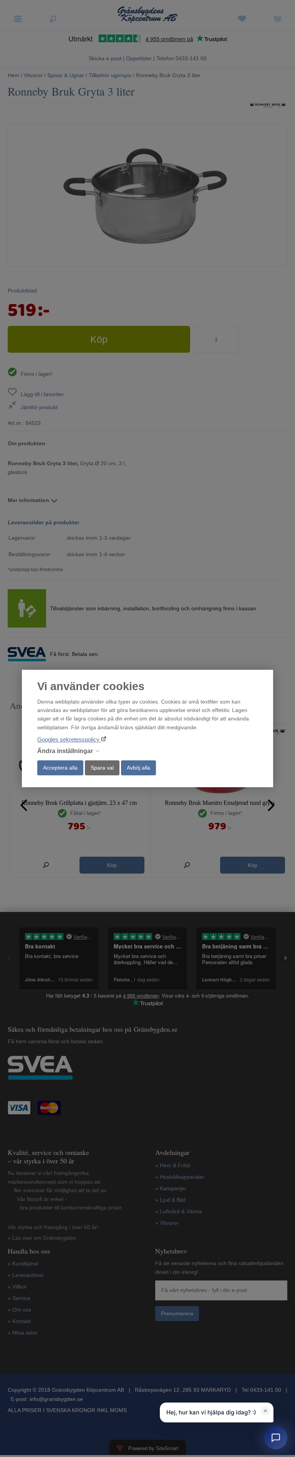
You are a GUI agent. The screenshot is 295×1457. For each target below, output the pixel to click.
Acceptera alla (60, 768)
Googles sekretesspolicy (69, 739)
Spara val (102, 768)
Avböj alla (138, 768)
